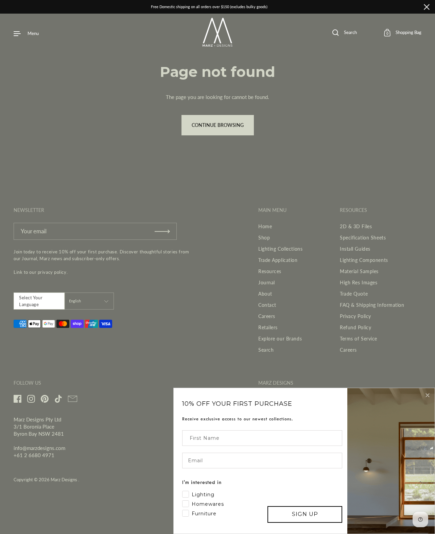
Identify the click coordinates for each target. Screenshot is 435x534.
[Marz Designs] (218, 44)
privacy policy (52, 272)
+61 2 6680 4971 (34, 455)
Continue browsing (218, 125)
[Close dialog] (427, 395)
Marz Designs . (65, 479)
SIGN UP (305, 514)
